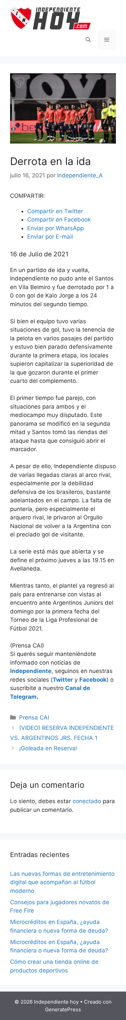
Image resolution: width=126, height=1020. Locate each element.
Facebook (93, 679)
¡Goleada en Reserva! (48, 748)
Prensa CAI (34, 717)
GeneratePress (63, 1009)
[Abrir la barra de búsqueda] (88, 40)
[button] (55, 211)
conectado (87, 801)
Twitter (63, 679)
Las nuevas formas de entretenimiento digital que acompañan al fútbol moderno (62, 882)
